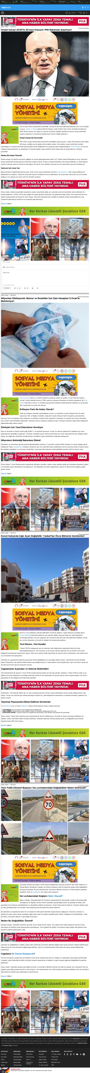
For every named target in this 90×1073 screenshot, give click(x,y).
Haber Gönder (42, 1059)
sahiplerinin (24, 706)
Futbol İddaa (16, 1054)
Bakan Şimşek (75, 146)
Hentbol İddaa (17, 1059)
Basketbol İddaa (17, 1057)
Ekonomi (13, 26)
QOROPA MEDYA (82, 1043)
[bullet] (27, 288)
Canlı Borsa (29, 1054)
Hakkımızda (4, 1062)
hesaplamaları (17, 447)
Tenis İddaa (54, 1059)
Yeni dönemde (24, 398)
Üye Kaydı (3, 1057)
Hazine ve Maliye (31, 129)
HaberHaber (76, 1038)
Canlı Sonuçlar (30, 1057)
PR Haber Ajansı (7, 1045)
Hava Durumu (42, 1057)
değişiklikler (36, 892)
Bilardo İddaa (16, 1062)
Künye (2, 1059)
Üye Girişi (3, 1054)
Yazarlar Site (54, 1057)
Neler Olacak (54, 896)
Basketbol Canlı (55, 1062)
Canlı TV (28, 1059)
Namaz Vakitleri (43, 1062)
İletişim (3, 1065)
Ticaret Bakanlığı (25, 635)
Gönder (7, 288)
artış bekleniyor (62, 172)
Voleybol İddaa (17, 1065)
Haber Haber (4, 26)
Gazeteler (41, 1054)
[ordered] (25, 288)
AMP (52, 1065)
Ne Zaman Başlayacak (23, 954)
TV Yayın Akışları (43, 1065)
